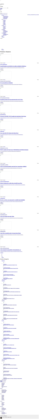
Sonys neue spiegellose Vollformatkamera (8, 274)
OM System (4, 284)
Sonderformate (5, 18)
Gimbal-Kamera (2, 231)
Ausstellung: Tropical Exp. (6, 324)
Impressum (3, 383)
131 (2, 256)
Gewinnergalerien (5, 31)
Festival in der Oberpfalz (6, 334)
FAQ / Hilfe (4, 32)
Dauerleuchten (5, 304)
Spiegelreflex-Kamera (3, 214)
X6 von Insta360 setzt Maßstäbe (6, 82)
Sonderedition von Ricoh (4, 164)
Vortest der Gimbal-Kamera (4, 181)
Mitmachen (3, 29)
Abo (2, 36)
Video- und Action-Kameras (4, 248)
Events (3, 320)
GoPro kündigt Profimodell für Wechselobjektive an (10, 249)
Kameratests (4, 33)
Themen (3, 25)
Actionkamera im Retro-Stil (6, 267)
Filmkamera (2, 131)
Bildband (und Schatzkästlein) (7, 374)
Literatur (4, 23)
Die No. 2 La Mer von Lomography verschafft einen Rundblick (12, 199)
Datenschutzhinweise (4, 386)
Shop (2, 387)
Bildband (4, 367)
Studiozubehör (5, 314)
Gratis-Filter (4, 344)
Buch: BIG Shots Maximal (6, 364)
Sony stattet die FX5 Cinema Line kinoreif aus (9, 133)
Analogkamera (2, 198)
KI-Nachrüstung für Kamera (4, 97)
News (2, 19)
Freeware (3, 35)
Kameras (4, 79)
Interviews (4, 28)
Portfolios (4, 27)
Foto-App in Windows (6, 354)
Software (4, 22)
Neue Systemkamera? (3, 64)
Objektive (4, 20)
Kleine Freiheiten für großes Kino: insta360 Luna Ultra (11, 183)
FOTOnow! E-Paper (5, 16)
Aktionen (4, 30)
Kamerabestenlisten (5, 34)
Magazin (3, 15)
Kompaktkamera (3, 114)
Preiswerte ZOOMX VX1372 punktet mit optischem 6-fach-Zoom (13, 116)
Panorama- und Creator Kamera (5, 81)
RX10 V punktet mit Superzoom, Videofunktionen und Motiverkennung (14, 149)
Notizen (3, 399)
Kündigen (3, 384)
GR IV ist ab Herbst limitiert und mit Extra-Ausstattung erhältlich (13, 166)
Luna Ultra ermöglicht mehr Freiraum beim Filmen (10, 233)
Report (2, 405)
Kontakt (3, 385)
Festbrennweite (5, 294)
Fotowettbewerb (5, 327)
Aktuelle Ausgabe (5, 17)
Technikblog (3, 413)
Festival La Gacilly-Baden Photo (7, 347)
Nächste (3, 257)
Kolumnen (4, 26)
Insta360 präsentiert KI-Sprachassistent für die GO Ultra (11, 99)
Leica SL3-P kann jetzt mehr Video (7, 216)
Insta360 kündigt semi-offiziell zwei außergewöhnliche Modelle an (13, 66)
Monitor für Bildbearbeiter (6, 307)
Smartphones (4, 264)
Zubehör (4, 21)
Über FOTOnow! (4, 389)
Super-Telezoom (5, 287)
